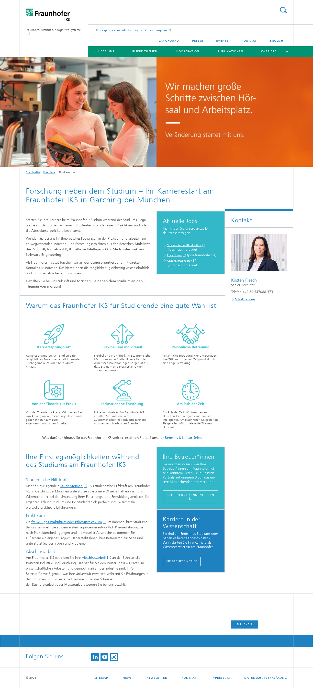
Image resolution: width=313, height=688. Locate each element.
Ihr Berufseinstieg (182, 561)
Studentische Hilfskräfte (184, 245)
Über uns (106, 51)
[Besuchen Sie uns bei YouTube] (104, 657)
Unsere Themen (144, 51)
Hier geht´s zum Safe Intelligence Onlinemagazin (132, 30)
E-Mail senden (245, 299)
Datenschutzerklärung (265, 677)
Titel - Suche (283, 10)
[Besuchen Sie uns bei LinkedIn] (95, 657)
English (276, 40)
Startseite (33, 172)
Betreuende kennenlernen (190, 495)
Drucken (244, 624)
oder (66, 522)
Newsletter (156, 677)
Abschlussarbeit (94, 558)
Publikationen (230, 51)
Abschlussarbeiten (180, 261)
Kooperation (187, 51)
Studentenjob (71, 486)
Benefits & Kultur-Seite (183, 438)
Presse (197, 40)
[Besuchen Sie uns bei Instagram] (114, 657)
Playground (168, 40)
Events (222, 40)
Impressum (221, 677)
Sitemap (101, 677)
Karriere (268, 51)
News (127, 677)
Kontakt (249, 40)
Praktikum (174, 255)
